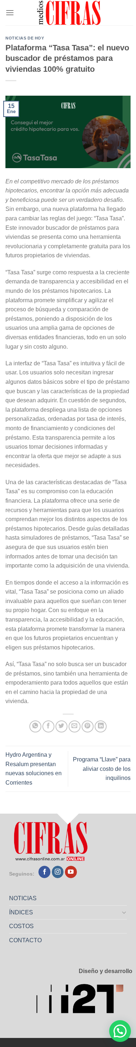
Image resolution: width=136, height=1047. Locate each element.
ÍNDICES (21, 912)
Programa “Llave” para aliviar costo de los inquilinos (102, 768)
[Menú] (9, 12)
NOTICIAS (23, 898)
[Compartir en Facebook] (48, 726)
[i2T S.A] (84, 1000)
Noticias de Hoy (24, 38)
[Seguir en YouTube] (71, 872)
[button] (120, 1031)
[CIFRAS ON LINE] (69, 12)
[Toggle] (124, 912)
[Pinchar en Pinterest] (88, 726)
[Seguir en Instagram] (58, 872)
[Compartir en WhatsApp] (35, 726)
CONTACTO (25, 940)
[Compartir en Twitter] (61, 726)
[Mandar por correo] (75, 726)
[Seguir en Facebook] (44, 872)
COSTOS (21, 926)
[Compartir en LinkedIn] (101, 726)
